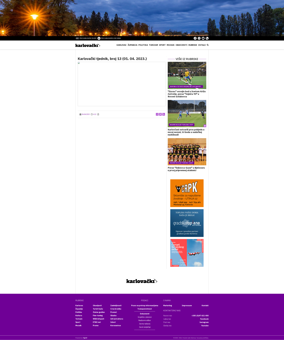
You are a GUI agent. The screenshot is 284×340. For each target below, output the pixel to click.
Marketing (167, 305)
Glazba (113, 315)
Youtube (205, 325)
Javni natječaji (144, 327)
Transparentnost (144, 309)
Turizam (153, 45)
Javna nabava (144, 324)
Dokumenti (144, 314)
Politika (143, 45)
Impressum (187, 305)
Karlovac (122, 45)
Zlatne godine (99, 312)
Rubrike (192, 45)
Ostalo (202, 45)
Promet (113, 312)
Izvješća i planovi (145, 317)
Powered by (81, 338)
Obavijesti (181, 45)
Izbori (113, 322)
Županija (132, 45)
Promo (96, 325)
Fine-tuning (98, 315)
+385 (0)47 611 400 (200, 315)
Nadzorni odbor (144, 320)
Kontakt (205, 305)
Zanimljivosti (115, 305)
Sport (162, 45)
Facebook (204, 319)
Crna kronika (115, 309)
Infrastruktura (116, 319)
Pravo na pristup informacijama (144, 305)
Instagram (204, 322)
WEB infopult (98, 319)
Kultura (78, 315)
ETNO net (97, 322)
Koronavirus (115, 325)
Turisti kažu (98, 309)
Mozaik (171, 45)
